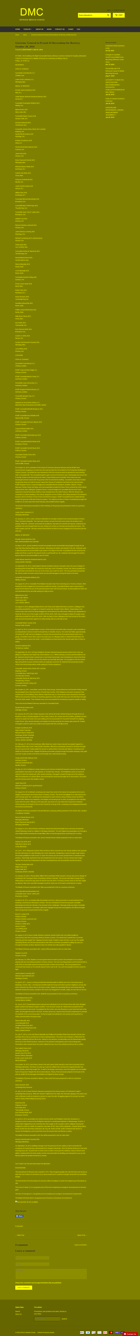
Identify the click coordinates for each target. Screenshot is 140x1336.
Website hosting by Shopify (45, 1332)
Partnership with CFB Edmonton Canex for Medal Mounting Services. (115, 71)
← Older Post (19, 1235)
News (49, 29)
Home (17, 29)
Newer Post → (82, 1235)
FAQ (78, 29)
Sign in (109, 10)
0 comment (19, 1226)
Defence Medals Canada (27, 1332)
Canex (70, 29)
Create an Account (119, 10)
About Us (39, 29)
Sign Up (64, 1319)
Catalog (27, 29)
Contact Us (60, 29)
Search (17, 1311)
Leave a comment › (80, 1245)
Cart (120, 15)
